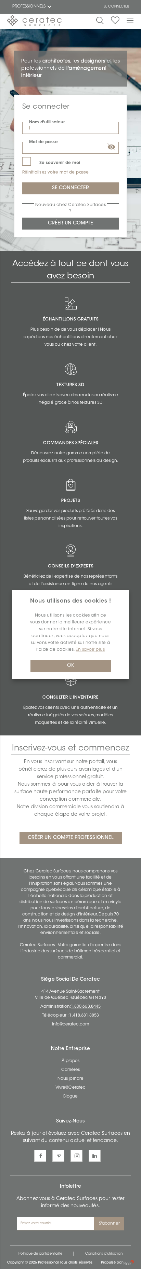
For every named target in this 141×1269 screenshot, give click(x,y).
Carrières (70, 1070)
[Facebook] (40, 1156)
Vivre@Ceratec (70, 1088)
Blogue (70, 1096)
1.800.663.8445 (86, 1007)
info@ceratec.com (70, 1024)
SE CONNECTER (116, 7)
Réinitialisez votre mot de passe (55, 172)
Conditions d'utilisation (103, 1254)
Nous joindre (70, 1079)
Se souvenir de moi (59, 163)
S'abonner (109, 1224)
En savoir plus (90, 650)
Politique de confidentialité (40, 1254)
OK (70, 665)
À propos (70, 1061)
